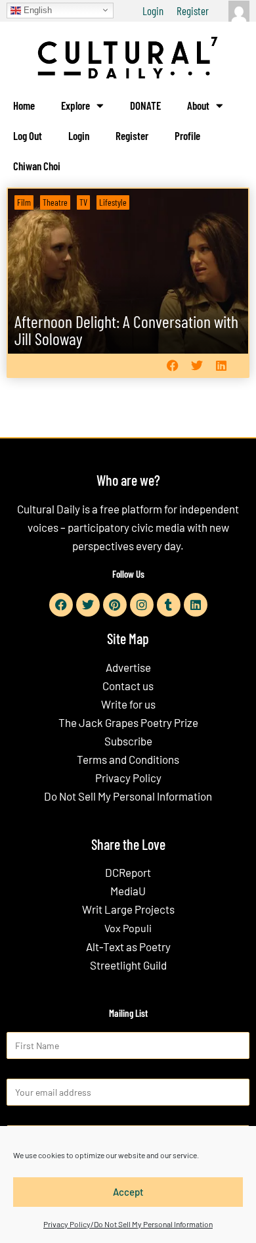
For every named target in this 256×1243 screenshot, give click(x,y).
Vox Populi (128, 928)
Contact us (128, 685)
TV (83, 202)
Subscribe (128, 740)
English (36, 9)
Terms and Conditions (128, 759)
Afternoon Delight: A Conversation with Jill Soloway (126, 329)
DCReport (128, 872)
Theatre (55, 202)
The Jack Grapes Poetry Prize (128, 722)
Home (24, 105)
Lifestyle (113, 202)
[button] (172, 366)
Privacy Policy (128, 777)
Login (152, 10)
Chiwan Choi (36, 165)
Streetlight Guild (128, 965)
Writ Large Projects (128, 909)
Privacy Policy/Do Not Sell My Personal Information (128, 1224)
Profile (187, 135)
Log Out (27, 135)
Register (193, 10)
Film (24, 202)
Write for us (128, 704)
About (198, 105)
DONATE (145, 105)
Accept (128, 1192)
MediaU (128, 890)
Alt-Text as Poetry (128, 946)
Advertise (128, 667)
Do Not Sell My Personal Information (128, 796)
